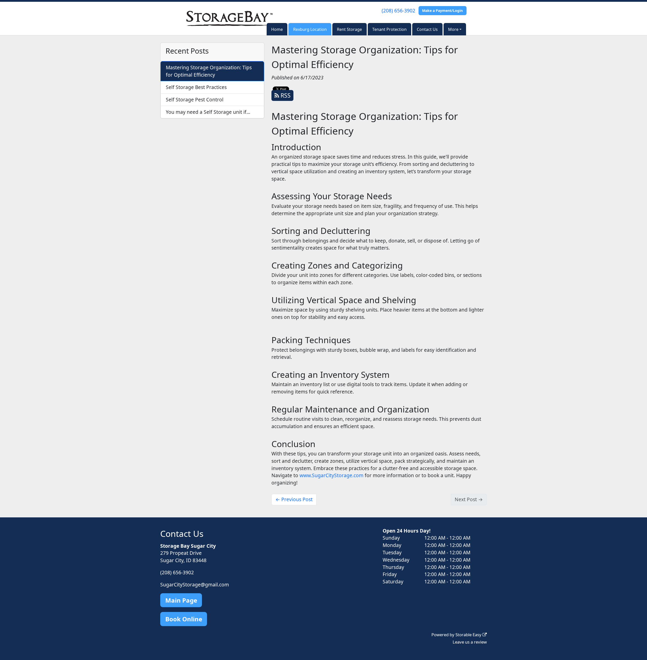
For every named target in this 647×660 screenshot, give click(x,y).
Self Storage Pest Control (194, 99)
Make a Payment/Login (442, 10)
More (453, 29)
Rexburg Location (310, 29)
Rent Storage (349, 29)
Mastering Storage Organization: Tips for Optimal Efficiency (209, 71)
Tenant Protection (389, 29)
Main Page (181, 600)
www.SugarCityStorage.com (331, 475)
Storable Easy (468, 634)
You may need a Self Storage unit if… (208, 111)
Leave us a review (470, 642)
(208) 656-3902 (398, 10)
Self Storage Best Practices (196, 87)
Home (277, 29)
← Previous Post (294, 499)
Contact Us (427, 29)
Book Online (183, 619)
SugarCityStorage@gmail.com (194, 584)
